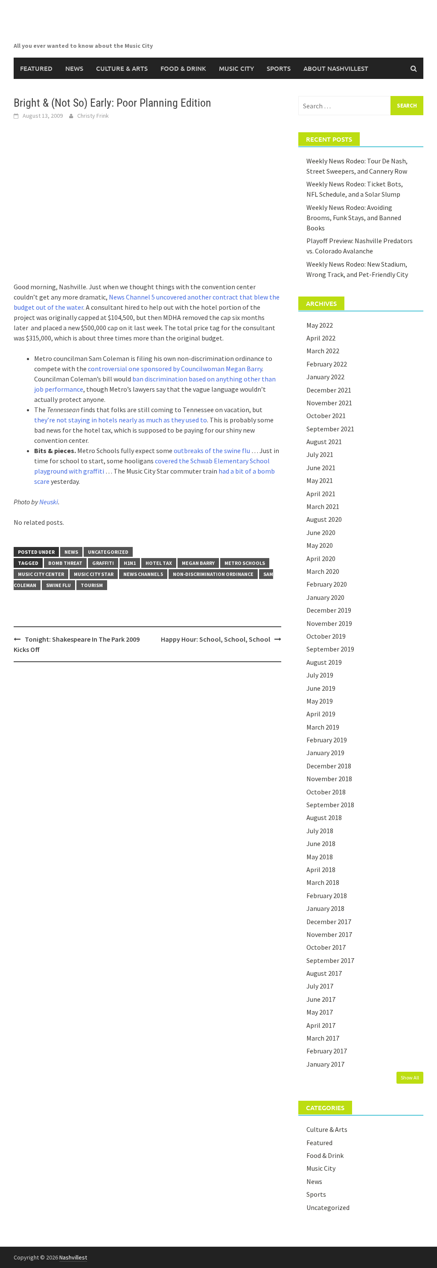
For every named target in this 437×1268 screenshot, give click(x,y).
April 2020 (320, 558)
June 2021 (320, 467)
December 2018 (328, 766)
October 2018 (326, 792)
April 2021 (320, 493)
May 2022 (319, 325)
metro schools (244, 563)
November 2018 (329, 778)
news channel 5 (143, 574)
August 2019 (324, 662)
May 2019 (319, 701)
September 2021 (330, 429)
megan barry (198, 563)
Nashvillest (73, 1257)
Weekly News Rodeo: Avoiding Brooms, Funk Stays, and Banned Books (353, 217)
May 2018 (319, 856)
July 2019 (319, 675)
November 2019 (329, 623)
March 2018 (322, 882)
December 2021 (328, 390)
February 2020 (326, 584)
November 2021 (329, 402)
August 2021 (324, 441)
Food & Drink (183, 68)
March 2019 (322, 727)
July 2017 (319, 986)
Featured (36, 68)
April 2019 (320, 714)
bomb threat (65, 563)
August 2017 (324, 973)
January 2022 (325, 376)
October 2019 (326, 636)
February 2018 (326, 895)
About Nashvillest (335, 68)
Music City (236, 68)
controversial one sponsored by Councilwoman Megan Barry (175, 368)
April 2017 (320, 1025)
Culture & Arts (122, 68)
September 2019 (330, 649)
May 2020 (319, 545)
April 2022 (320, 338)
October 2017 (326, 947)
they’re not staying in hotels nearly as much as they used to (120, 420)
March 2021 (322, 506)
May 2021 (319, 480)
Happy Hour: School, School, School (215, 639)
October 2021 (326, 415)
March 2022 (322, 350)
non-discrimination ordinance (213, 574)
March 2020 (322, 571)
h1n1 (130, 563)
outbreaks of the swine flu (212, 450)
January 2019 (325, 752)
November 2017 (329, 934)
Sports (279, 68)
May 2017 (319, 1012)
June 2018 (320, 843)
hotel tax (159, 563)
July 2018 (319, 830)
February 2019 (326, 740)
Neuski (48, 501)
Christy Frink (93, 115)
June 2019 (320, 688)
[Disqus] (147, 779)
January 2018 (325, 908)
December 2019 (328, 610)
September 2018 (330, 804)
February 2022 (326, 364)
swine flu (58, 585)
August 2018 (324, 817)
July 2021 (319, 454)
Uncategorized (108, 552)
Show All (410, 1077)
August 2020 (324, 519)
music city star (94, 574)
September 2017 (330, 960)
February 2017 (326, 1051)
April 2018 (320, 869)
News (74, 68)
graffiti (103, 563)
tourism (92, 585)
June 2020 (320, 532)
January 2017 (325, 1064)
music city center (41, 574)
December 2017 (328, 921)
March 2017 (322, 1038)
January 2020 (325, 597)
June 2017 (320, 999)
